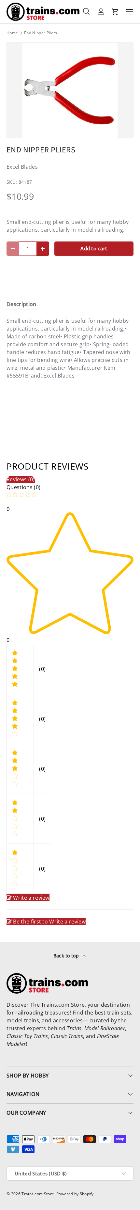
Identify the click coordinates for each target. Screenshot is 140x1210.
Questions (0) (23, 487)
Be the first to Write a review (49, 921)
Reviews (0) (21, 479)
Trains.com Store (37, 1194)
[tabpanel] (70, 348)
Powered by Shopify (75, 1194)
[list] (70, 90)
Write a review (31, 897)
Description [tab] (21, 304)
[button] (115, 12)
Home (12, 33)
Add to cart (93, 248)
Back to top (66, 956)
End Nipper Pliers (40, 33)
